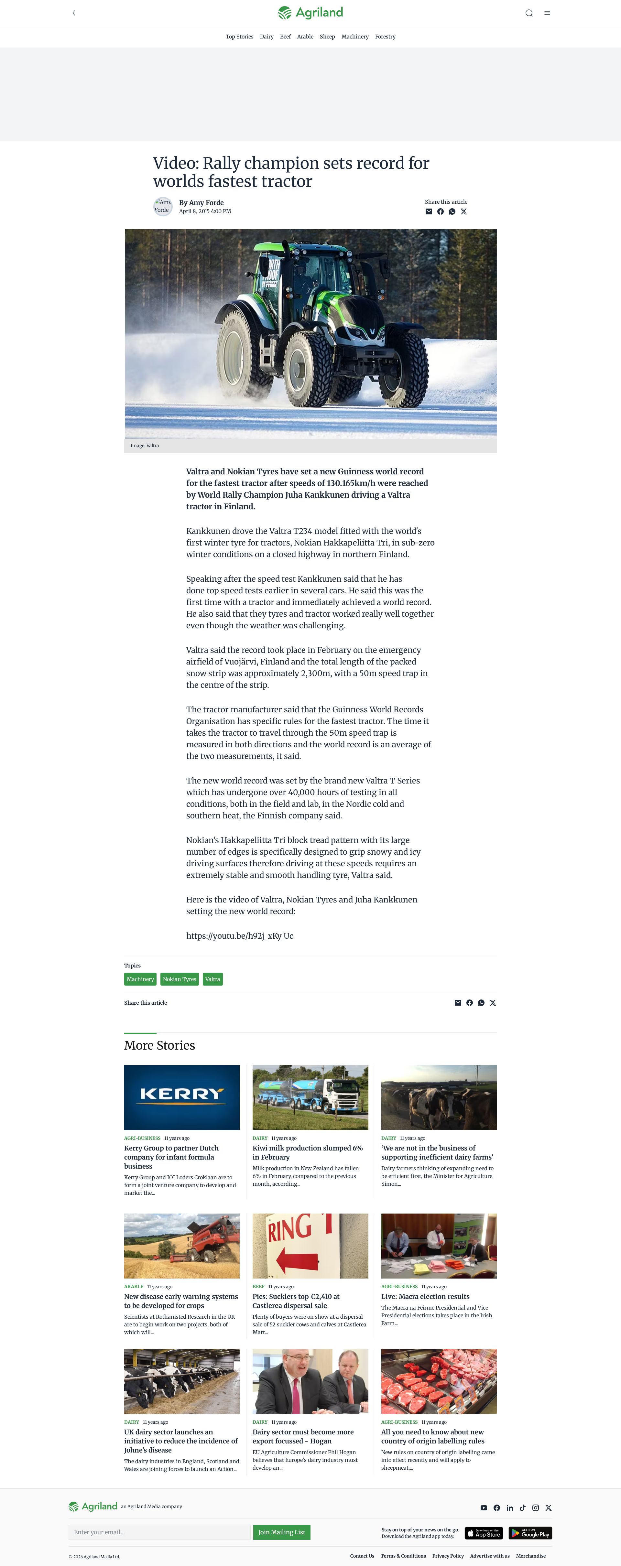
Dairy (267, 36)
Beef (285, 36)
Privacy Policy (448, 1556)
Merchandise (531, 1556)
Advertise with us (490, 1556)
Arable (305, 36)
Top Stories (240, 36)
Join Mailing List (281, 1532)
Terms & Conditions (403, 1556)
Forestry (385, 36)
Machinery (355, 36)
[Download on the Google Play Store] (530, 1533)
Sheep (327, 36)
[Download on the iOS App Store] (483, 1533)
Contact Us (362, 1556)
